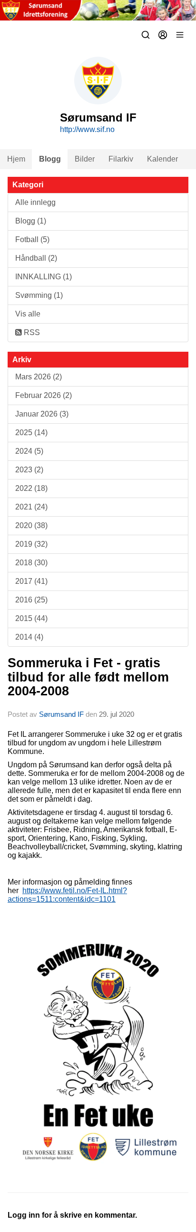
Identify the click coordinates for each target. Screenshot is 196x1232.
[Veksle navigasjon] (179, 34)
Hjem (16, 159)
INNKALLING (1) (43, 277)
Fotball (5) (32, 239)
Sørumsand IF (61, 714)
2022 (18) (31, 488)
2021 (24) (31, 507)
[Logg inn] (162, 34)
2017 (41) (31, 581)
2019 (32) (31, 544)
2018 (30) (31, 563)
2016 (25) (31, 600)
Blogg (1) (30, 221)
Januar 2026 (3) (42, 414)
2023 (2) (29, 470)
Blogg (50, 159)
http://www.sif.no (87, 129)
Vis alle (27, 314)
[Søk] (145, 34)
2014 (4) (29, 637)
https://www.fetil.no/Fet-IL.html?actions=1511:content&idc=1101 (67, 894)
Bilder (85, 159)
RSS (31, 332)
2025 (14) (31, 432)
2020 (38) (31, 525)
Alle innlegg (35, 202)
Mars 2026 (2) (38, 377)
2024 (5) (29, 451)
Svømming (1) (39, 295)
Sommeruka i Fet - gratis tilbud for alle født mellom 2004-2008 (88, 677)
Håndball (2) (36, 258)
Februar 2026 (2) (43, 395)
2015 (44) (31, 618)
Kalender (162, 159)
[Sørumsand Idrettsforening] (98, 10)
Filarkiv (120, 159)
